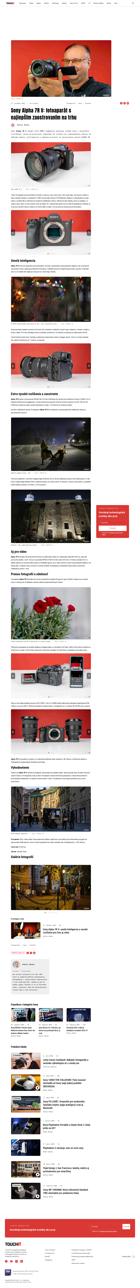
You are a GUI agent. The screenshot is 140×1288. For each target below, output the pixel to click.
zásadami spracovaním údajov (108, 1231)
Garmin (46, 3)
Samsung (55, 3)
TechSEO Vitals (26, 1282)
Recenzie (22, 3)
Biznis (109, 3)
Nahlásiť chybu (17, 953)
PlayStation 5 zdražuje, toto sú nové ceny (63, 1148)
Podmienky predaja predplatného (82, 1256)
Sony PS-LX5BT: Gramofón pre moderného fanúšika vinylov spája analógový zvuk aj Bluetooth (64, 1104)
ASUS (83, 3)
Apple (38, 3)
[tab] (48, 253)
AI (89, 3)
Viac (116, 3)
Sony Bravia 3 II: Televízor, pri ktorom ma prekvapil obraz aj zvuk (50, 1030)
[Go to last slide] (13, 233)
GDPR (73, 1260)
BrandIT (47, 1256)
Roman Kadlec (48, 1090)
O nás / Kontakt (50, 1250)
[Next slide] (89, 233)
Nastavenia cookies (78, 1263)
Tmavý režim (126, 1256)
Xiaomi (64, 3)
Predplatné (48, 1260)
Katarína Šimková (49, 1067)
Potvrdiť (113, 528)
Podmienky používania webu (81, 1253)
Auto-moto (74, 3)
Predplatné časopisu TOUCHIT (82, 1250)
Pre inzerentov (50, 1253)
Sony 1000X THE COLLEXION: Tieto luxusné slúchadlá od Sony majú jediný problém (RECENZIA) (64, 1083)
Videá (31, 3)
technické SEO (10, 1282)
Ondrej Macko (23, 125)
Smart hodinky (98, 3)
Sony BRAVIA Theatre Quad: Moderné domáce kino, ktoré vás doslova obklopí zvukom (23, 1030)
